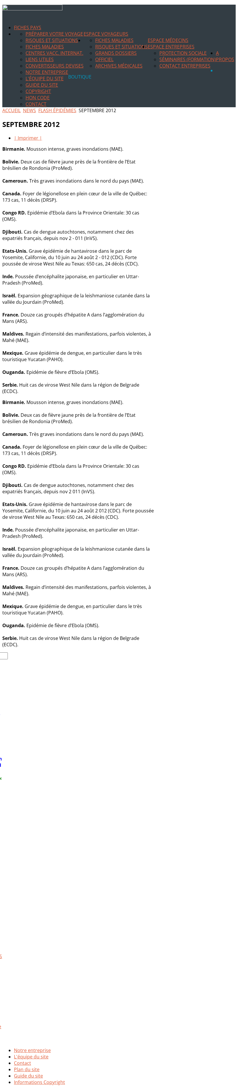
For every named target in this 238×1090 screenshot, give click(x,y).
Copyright (38, 91)
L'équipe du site (45, 78)
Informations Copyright (39, 1082)
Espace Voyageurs (106, 34)
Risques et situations (52, 40)
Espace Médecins (168, 40)
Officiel (104, 59)
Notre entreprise (47, 72)
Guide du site (42, 85)
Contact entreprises (184, 66)
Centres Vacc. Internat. (54, 53)
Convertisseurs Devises (55, 66)
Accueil (11, 110)
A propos (225, 56)
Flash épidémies (57, 110)
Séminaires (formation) (187, 59)
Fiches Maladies (45, 46)
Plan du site (26, 1069)
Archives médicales (119, 66)
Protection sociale (183, 53)
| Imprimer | (28, 138)
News (29, 110)
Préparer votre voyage (54, 34)
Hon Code (38, 97)
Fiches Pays (27, 27)
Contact (36, 104)
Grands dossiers (116, 53)
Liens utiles (40, 59)
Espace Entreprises (171, 46)
